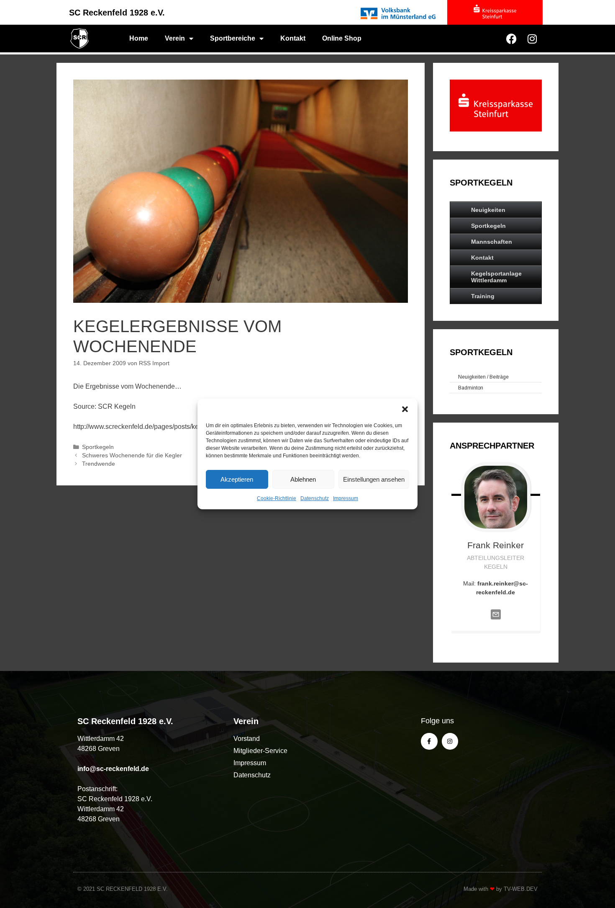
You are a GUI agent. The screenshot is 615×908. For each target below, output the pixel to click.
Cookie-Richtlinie (276, 498)
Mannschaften (491, 241)
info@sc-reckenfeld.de (113, 768)
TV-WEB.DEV (521, 889)
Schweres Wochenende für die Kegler (132, 455)
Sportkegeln (98, 447)
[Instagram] (532, 38)
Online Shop (341, 38)
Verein (175, 38)
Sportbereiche (232, 38)
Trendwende (98, 464)
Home (138, 38)
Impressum (345, 498)
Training (483, 296)
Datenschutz (314, 498)
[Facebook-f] (429, 741)
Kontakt (292, 38)
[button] (405, 409)
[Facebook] (511, 38)
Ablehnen (303, 479)
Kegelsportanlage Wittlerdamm (496, 277)
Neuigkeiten (488, 209)
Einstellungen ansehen (374, 479)
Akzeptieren (236, 479)
